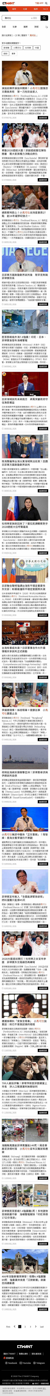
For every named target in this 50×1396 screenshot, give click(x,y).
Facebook (12, 1363)
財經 (36, 27)
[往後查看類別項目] (44, 8)
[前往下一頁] (35, 1326)
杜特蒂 (28, 47)
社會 (15, 27)
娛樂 (26, 27)
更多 (13, 53)
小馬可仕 (17, 47)
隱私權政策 (36, 1354)
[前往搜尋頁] (46, 3)
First (8, 1326)
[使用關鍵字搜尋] (44, 18)
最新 (14, 9)
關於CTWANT (10, 1354)
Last (42, 1326)
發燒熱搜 (9, 1357)
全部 (4, 27)
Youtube (27, 1363)
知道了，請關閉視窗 (42, 1383)
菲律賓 (6, 47)
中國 (37, 47)
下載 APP (39, 3)
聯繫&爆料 (23, 1354)
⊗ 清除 (34, 18)
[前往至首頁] (9, 3)
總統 (5, 53)
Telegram (40, 1363)
